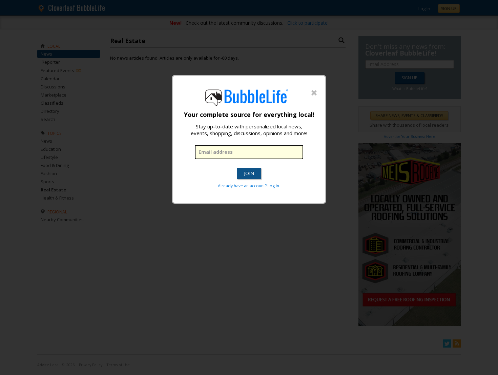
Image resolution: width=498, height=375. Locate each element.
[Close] (314, 93)
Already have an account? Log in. (249, 186)
